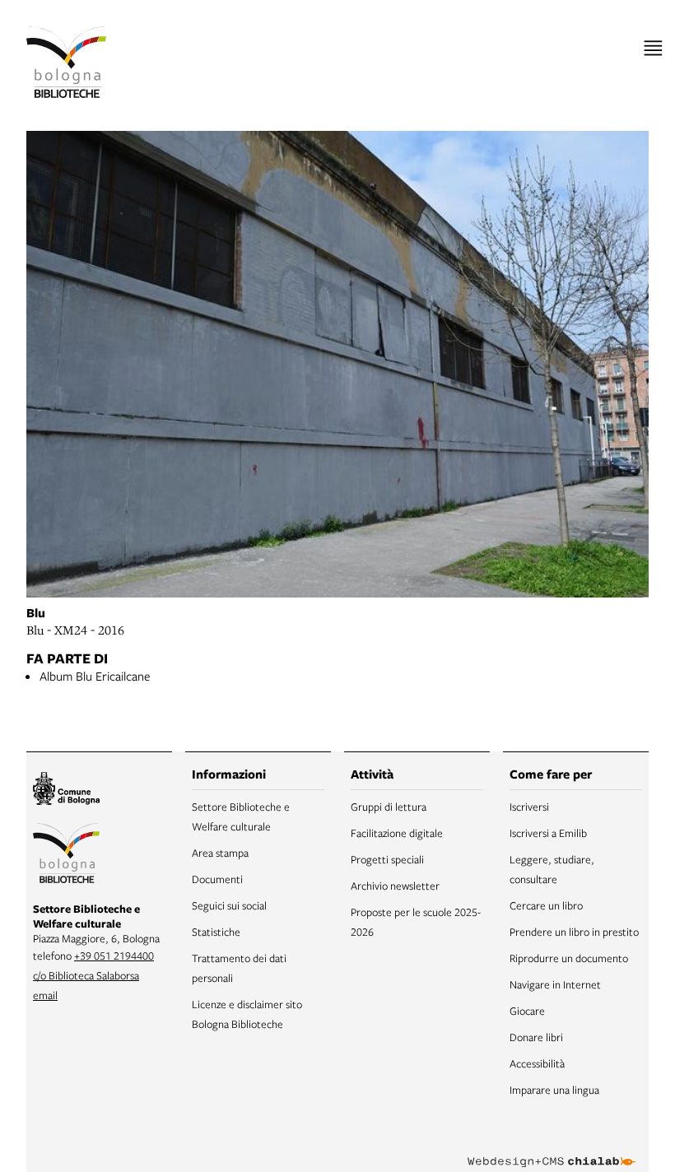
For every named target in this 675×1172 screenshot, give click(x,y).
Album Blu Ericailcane (95, 675)
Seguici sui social (229, 905)
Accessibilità (537, 1063)
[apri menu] (653, 48)
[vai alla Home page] (66, 62)
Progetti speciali (387, 859)
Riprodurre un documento (569, 958)
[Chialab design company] (551, 1149)
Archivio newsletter (395, 885)
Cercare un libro (546, 905)
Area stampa (220, 852)
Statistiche (216, 931)
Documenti (217, 879)
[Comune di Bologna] (66, 791)
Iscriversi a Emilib (548, 833)
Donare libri (536, 1037)
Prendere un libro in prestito (574, 931)
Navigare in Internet (555, 984)
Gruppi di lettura (388, 806)
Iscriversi (529, 806)
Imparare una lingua (554, 1089)
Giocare (527, 1010)
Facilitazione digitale (397, 833)
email (45, 995)
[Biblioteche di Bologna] (66, 855)
